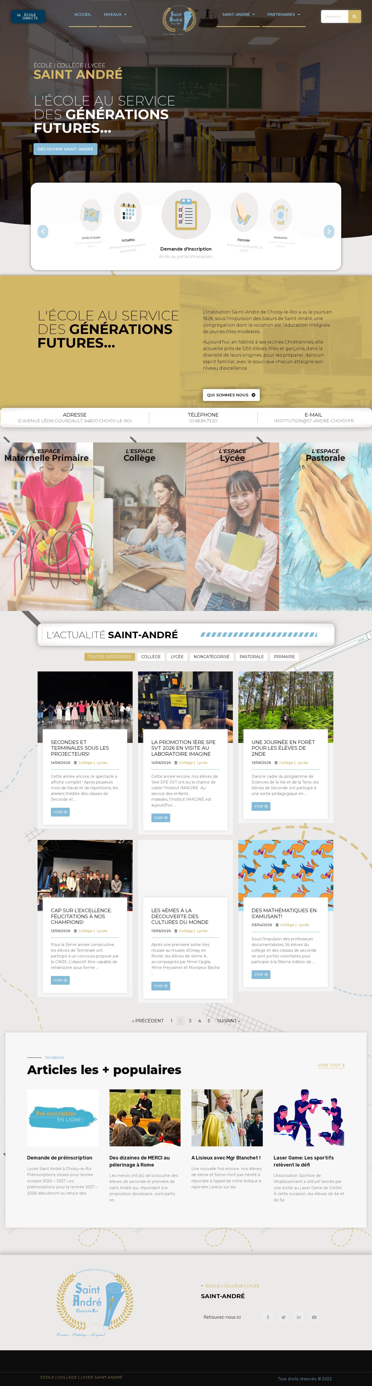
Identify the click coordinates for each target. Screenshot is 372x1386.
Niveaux (112, 14)
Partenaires (281, 14)
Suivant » (228, 1020)
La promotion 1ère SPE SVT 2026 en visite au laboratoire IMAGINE (183, 748)
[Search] (354, 16)
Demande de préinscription (59, 1158)
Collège (151, 656)
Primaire (284, 656)
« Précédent (148, 1020)
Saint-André (236, 14)
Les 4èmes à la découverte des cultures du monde (180, 916)
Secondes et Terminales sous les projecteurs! (80, 748)
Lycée (177, 656)
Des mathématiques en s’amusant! (284, 914)
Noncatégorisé (212, 656)
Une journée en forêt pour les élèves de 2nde (283, 748)
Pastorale (252, 656)
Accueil (83, 14)
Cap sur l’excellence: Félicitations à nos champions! (81, 916)
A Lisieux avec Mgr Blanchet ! (226, 1158)
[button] (28, 16)
